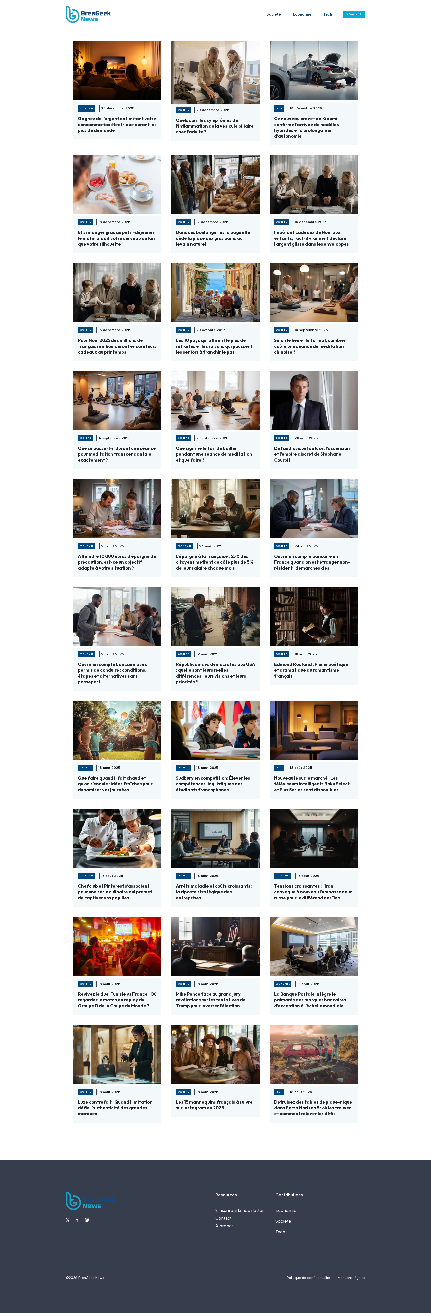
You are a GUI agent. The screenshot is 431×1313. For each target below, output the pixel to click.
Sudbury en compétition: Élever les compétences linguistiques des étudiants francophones (213, 784)
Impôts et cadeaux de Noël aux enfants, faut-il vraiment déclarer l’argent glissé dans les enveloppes (311, 238)
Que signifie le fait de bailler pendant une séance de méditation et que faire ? (214, 454)
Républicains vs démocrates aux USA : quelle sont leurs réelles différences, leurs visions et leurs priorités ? (215, 673)
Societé (273, 14)
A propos (225, 1225)
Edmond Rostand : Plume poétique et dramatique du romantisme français (311, 670)
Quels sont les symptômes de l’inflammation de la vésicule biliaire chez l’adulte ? (215, 126)
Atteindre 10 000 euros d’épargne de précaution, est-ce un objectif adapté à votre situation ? (117, 562)
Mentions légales (351, 1278)
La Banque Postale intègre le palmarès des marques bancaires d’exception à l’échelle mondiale (310, 1000)
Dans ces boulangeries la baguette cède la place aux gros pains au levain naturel (213, 238)
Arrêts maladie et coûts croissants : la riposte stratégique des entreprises (214, 892)
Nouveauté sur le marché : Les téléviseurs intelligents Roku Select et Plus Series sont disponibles (312, 784)
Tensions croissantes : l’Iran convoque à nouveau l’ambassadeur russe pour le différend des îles (313, 892)
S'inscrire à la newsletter (240, 1210)
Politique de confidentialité (308, 1278)
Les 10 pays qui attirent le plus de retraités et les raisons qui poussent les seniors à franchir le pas (214, 346)
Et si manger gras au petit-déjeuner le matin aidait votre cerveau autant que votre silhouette (117, 238)
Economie (302, 14)
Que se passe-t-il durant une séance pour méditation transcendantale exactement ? (117, 454)
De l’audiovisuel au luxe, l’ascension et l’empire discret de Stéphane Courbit (312, 454)
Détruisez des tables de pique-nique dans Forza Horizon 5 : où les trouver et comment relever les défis (313, 1108)
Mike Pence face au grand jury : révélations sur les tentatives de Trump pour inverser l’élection (211, 1000)
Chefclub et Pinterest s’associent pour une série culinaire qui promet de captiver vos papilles (115, 892)
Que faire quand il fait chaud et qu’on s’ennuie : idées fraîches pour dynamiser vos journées (115, 784)
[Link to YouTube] (77, 1220)
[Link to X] (67, 1220)
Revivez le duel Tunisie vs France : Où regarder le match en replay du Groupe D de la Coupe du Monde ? (117, 1000)
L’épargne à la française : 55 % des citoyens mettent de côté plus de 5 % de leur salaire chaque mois (214, 562)
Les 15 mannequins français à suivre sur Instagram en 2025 (214, 1105)
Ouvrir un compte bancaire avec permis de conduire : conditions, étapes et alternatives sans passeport (112, 673)
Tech (327, 14)
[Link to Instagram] (87, 1220)
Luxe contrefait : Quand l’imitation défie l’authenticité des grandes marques (115, 1108)
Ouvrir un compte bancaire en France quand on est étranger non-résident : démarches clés (312, 562)
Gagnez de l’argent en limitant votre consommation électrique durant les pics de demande (117, 124)
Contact (354, 14)
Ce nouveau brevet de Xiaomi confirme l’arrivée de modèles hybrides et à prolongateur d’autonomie (306, 127)
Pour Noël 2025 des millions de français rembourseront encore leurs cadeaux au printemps (117, 346)
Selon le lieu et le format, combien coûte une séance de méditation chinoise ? (310, 346)
